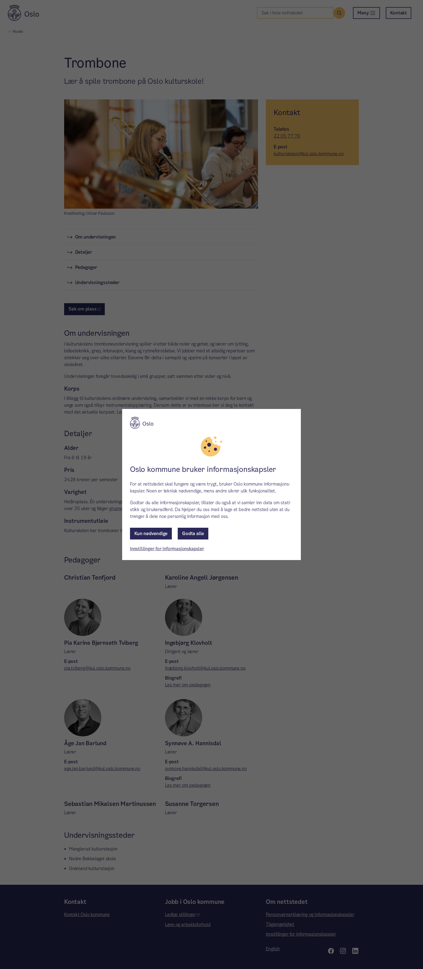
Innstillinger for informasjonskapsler (167, 549)
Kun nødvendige (150, 533)
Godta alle (193, 533)
